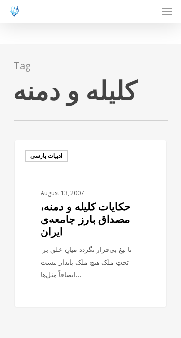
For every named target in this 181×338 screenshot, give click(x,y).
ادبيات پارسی (46, 155)
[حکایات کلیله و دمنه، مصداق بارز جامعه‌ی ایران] (90, 223)
